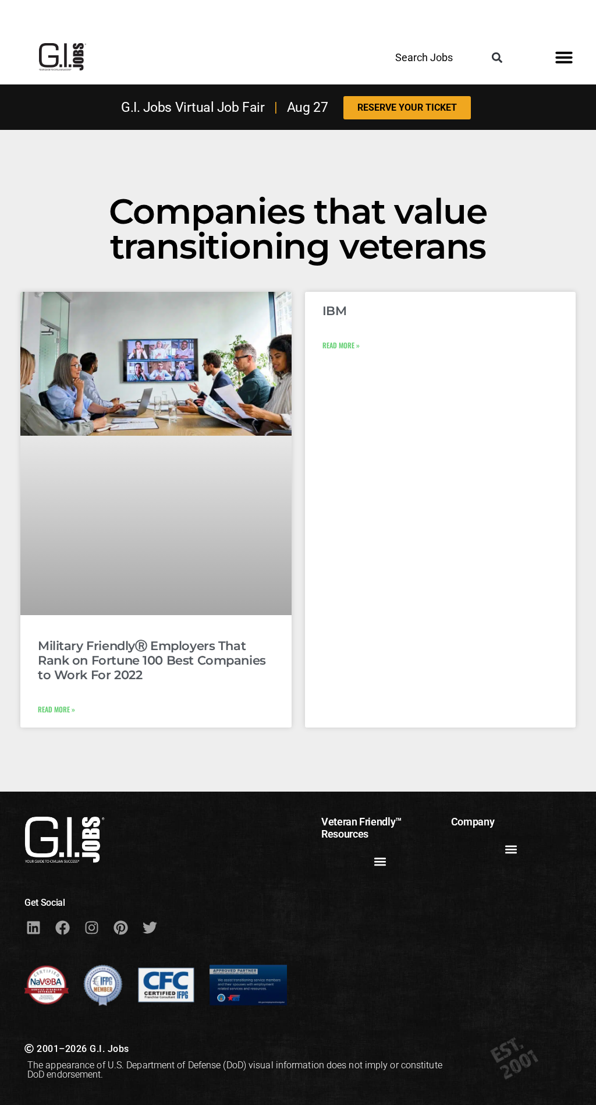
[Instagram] (91, 927)
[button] (497, 57)
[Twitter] (149, 927)
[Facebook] (62, 927)
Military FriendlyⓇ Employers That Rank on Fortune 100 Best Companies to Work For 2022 (152, 660)
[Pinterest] (120, 927)
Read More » (56, 709)
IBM (334, 310)
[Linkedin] (33, 927)
